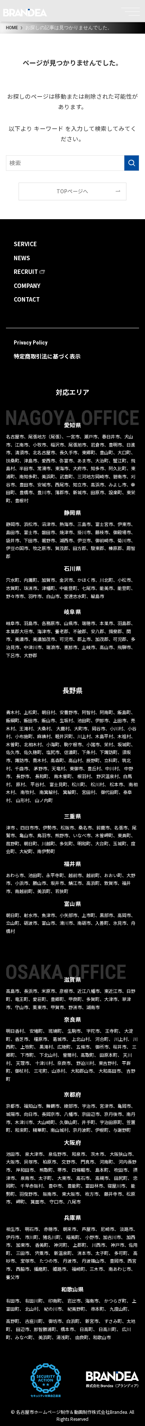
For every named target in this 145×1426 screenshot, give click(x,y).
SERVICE (25, 244)
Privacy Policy (31, 342)
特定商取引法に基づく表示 (47, 356)
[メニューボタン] (132, 9)
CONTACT (27, 299)
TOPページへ (72, 191)
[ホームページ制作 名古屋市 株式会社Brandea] (25, 12)
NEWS (22, 258)
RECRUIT (26, 271)
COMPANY (27, 285)
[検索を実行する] (131, 162)
